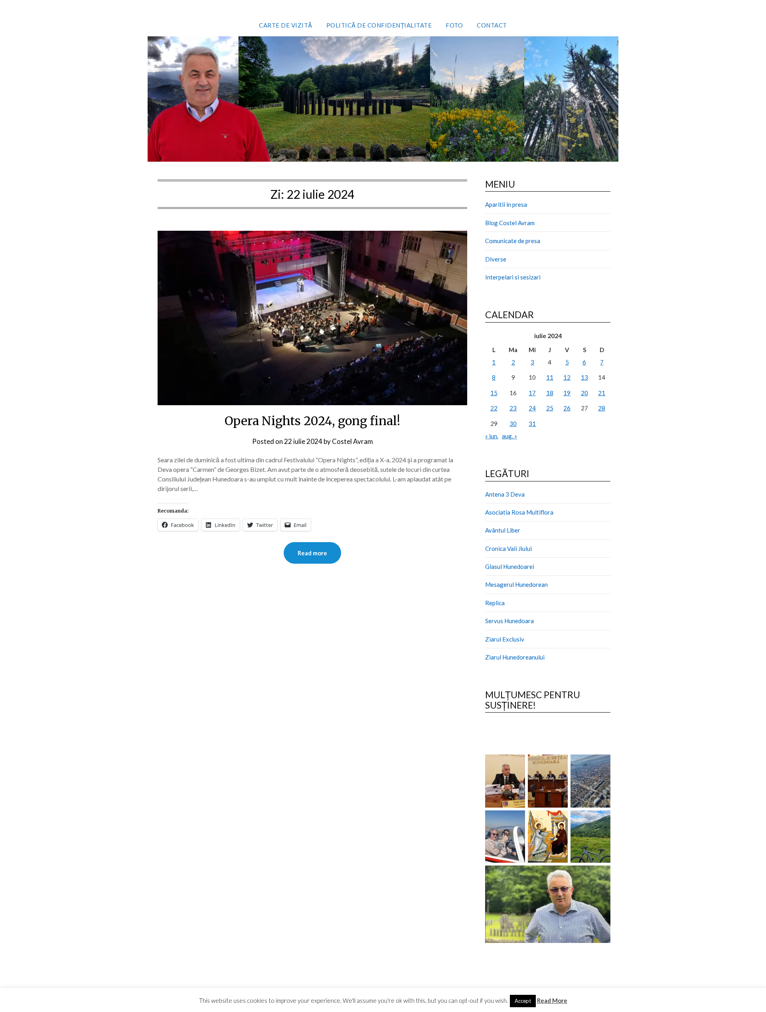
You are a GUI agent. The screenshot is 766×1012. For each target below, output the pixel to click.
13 (584, 377)
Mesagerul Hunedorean (516, 584)
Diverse (495, 259)
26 (567, 408)
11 (549, 377)
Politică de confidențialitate (379, 25)
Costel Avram (352, 441)
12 (567, 377)
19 (567, 392)
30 (513, 423)
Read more (312, 553)
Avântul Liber (502, 530)
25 (549, 408)
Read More (552, 1000)
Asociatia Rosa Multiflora (519, 512)
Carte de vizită (285, 25)
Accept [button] (523, 1001)
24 (532, 408)
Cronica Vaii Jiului (508, 548)
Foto (454, 25)
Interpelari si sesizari (513, 277)
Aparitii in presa (506, 204)
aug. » (509, 436)
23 (513, 408)
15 (494, 392)
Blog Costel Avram (510, 222)
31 (532, 423)
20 (584, 392)
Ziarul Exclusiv (504, 639)
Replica (495, 602)
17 (532, 392)
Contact (492, 25)
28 (601, 408)
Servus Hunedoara (509, 620)
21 (601, 392)
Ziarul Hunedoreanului (515, 657)
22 (494, 408)
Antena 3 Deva (505, 494)
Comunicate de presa (512, 240)
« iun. (491, 436)
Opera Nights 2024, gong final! (312, 420)
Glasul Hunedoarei (509, 566)
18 (549, 392)
